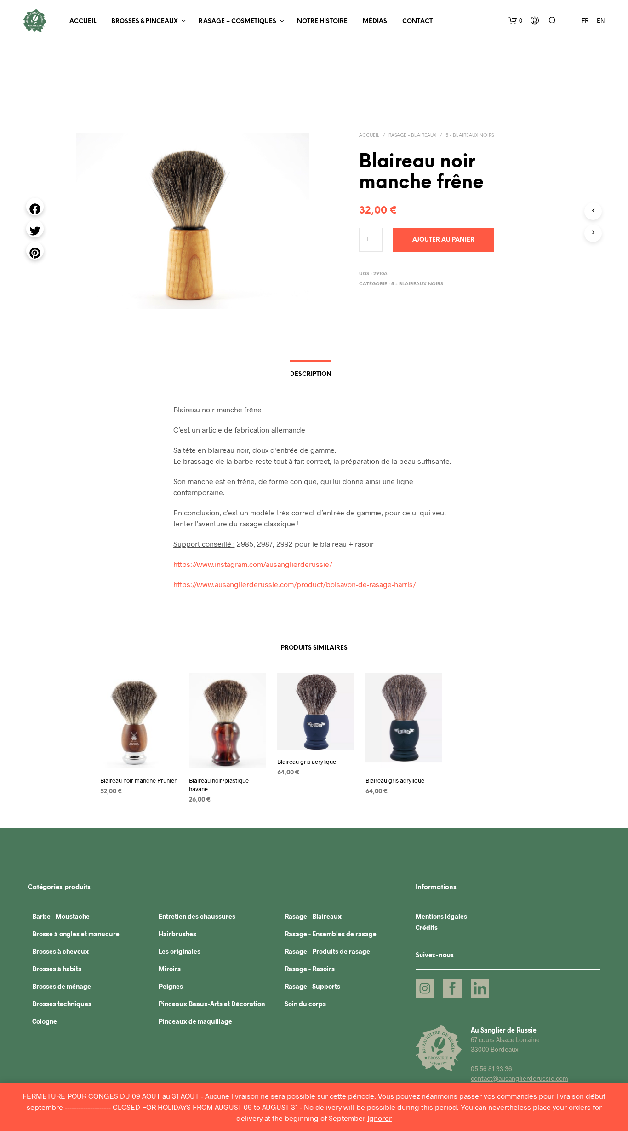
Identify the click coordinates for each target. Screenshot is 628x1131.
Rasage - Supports (312, 986)
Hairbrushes (177, 934)
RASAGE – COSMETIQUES (237, 21)
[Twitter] (35, 228)
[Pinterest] (35, 251)
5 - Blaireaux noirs (469, 135)
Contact (417, 21)
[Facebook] (35, 206)
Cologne (44, 1021)
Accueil (82, 21)
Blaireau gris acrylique (306, 761)
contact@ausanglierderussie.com (519, 1078)
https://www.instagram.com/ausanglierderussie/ (252, 564)
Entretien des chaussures (197, 916)
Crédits (427, 927)
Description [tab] (310, 374)
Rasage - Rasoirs (310, 969)
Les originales (179, 951)
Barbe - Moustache (61, 916)
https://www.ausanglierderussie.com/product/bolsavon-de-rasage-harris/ (294, 584)
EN (601, 20)
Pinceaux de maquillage (195, 1021)
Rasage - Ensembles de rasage (331, 934)
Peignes (171, 986)
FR (585, 20)
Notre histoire (322, 21)
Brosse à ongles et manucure (76, 934)
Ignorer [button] (379, 1118)
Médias (375, 21)
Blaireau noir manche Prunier (138, 780)
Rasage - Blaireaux (412, 135)
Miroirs (170, 969)
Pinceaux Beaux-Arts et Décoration (212, 1004)
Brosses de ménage (61, 986)
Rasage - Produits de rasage (327, 951)
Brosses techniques (61, 1004)
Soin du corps (305, 1004)
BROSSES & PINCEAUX (144, 21)
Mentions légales (441, 916)
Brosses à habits (56, 969)
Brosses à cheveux (60, 951)
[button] (515, 20)
